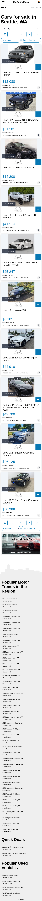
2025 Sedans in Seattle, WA (11, 683)
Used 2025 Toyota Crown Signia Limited (19, 358)
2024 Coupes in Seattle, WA (11, 801)
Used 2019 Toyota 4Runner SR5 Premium (19, 216)
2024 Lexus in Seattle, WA (10, 647)
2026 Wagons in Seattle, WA (11, 819)
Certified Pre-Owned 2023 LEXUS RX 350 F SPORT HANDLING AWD (20, 407)
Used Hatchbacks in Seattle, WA (12, 888)
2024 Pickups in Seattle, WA (11, 730)
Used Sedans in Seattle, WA (11, 882)
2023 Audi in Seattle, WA (10, 689)
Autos (3, 7)
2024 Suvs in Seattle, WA (10, 606)
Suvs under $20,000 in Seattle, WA (13, 848)
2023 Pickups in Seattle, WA (11, 771)
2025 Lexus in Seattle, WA (10, 665)
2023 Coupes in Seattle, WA (11, 807)
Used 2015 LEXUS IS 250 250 (18, 167)
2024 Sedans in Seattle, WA (11, 629)
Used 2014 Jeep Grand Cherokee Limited (20, 73)
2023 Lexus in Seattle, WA (10, 659)
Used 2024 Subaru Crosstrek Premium (18, 453)
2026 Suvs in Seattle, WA (10, 635)
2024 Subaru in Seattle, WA (11, 700)
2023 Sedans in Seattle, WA (11, 706)
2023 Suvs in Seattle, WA (10, 612)
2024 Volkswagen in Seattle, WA (12, 718)
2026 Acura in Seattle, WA (10, 825)
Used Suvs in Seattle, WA (10, 876)
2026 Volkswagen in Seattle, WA (12, 813)
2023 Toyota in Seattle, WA (11, 677)
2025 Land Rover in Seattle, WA (12, 748)
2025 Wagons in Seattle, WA (11, 783)
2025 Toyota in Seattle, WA (11, 623)
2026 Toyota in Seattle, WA (11, 641)
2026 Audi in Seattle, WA (10, 830)
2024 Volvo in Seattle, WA (10, 742)
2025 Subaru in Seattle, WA (11, 671)
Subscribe (38, 7)
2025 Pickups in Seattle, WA (11, 777)
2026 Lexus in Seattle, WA (10, 736)
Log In (32, 7)
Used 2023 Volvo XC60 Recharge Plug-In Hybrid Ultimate (20, 121)
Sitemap (21, 899)
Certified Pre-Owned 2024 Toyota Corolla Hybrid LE (20, 263)
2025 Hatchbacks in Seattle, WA (12, 765)
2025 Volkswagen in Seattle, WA (12, 653)
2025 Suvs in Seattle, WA (10, 600)
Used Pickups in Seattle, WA (11, 894)
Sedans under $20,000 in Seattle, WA (14, 854)
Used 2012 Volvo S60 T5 (15, 310)
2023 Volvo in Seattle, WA (10, 712)
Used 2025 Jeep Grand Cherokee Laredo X (20, 501)
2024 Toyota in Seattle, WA (11, 618)
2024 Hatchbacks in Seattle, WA (12, 759)
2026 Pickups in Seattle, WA (11, 795)
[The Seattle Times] (21, 2)
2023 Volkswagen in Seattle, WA (12, 694)
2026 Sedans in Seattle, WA (11, 754)
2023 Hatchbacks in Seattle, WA (12, 724)
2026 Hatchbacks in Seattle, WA (12, 789)
